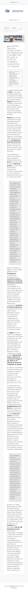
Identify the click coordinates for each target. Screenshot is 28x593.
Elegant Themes (14, 586)
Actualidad (14, 28)
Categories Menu (13, 20)
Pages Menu (13, 2)
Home (8, 28)
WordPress (14, 588)
